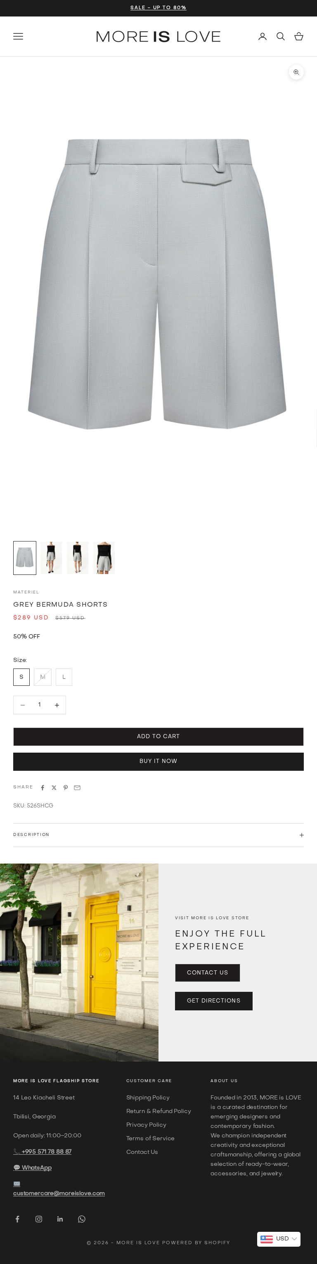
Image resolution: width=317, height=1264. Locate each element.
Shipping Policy (148, 1098)
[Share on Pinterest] (65, 787)
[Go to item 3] (77, 558)
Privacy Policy (146, 1125)
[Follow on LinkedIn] (60, 1219)
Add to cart (158, 736)
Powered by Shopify (196, 1243)
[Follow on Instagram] (39, 1219)
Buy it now (158, 761)
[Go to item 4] (104, 558)
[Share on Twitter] (54, 787)
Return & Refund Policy (158, 1111)
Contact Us (207, 973)
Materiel (26, 592)
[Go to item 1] (24, 558)
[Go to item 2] (51, 558)
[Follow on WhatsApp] (82, 1219)
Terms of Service (150, 1139)
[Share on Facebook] (42, 787)
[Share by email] (77, 787)
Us (234, 1081)
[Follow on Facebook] (17, 1219)
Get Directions (214, 1001)
